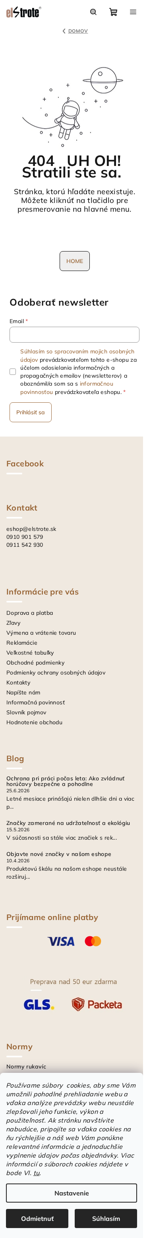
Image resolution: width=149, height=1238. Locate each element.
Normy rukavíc (26, 1066)
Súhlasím (106, 1218)
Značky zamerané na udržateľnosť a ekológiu (68, 823)
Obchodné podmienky (35, 662)
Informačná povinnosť (35, 702)
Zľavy (13, 622)
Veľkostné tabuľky (30, 652)
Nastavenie (71, 1193)
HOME (74, 261)
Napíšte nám (23, 692)
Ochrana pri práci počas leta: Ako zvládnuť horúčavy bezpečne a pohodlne (65, 781)
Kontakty (18, 682)
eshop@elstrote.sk (31, 528)
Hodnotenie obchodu (34, 722)
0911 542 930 (24, 544)
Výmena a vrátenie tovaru (41, 632)
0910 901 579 (24, 536)
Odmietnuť (37, 1218)
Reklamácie (21, 642)
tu (36, 1173)
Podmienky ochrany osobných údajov (55, 672)
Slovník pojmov (26, 712)
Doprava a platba (29, 612)
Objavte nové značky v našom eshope (59, 854)
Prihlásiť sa (30, 412)
